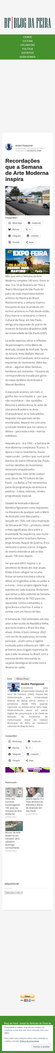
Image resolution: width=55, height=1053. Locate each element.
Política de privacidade (29, 1041)
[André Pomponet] (13, 687)
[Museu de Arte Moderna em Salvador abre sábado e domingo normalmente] (14, 826)
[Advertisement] (27, 96)
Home (39, 151)
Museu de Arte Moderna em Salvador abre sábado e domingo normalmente (12, 840)
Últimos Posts (22, 679)
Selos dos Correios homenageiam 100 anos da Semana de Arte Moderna (13, 806)
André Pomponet (24, 145)
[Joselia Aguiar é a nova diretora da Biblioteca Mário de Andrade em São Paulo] (35, 792)
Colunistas (31, 151)
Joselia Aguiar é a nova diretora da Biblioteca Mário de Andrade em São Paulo (35, 804)
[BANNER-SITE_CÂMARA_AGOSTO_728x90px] (27, 769)
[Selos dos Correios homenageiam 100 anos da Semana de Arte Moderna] (14, 792)
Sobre (9, 679)
